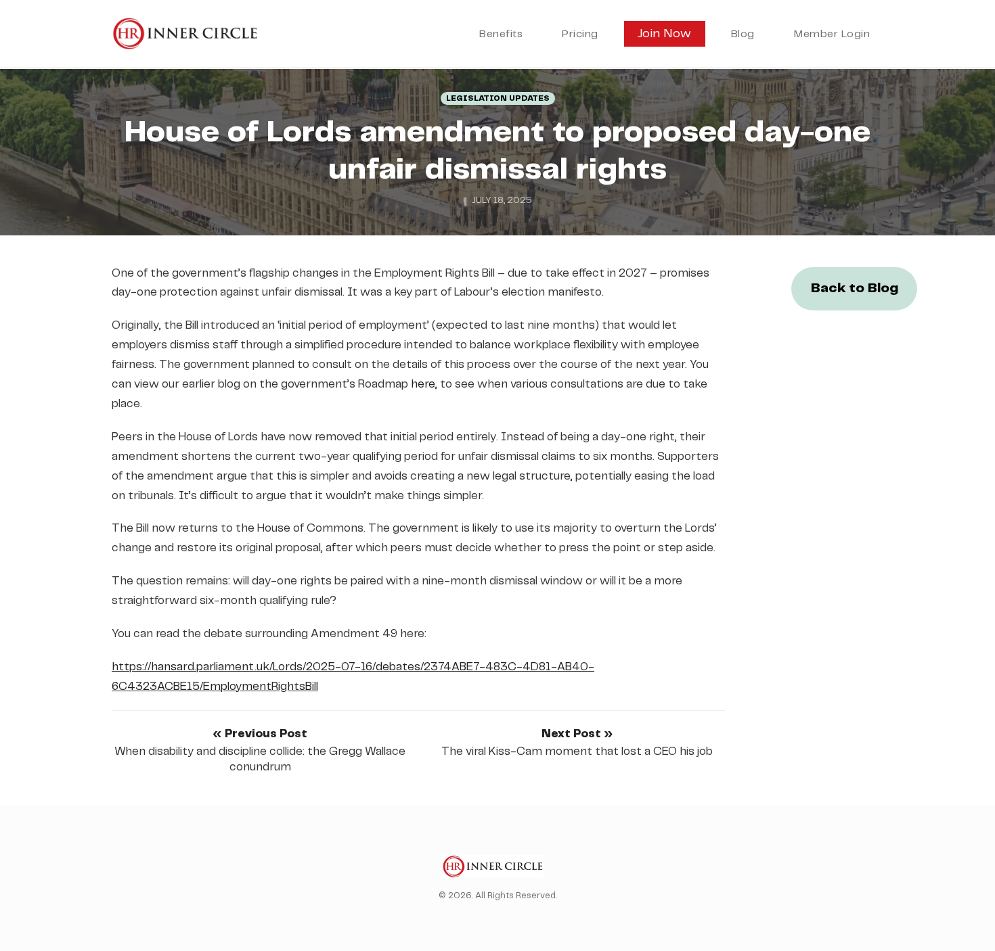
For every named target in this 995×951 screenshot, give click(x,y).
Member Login (832, 34)
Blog (743, 34)
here (423, 384)
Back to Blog (854, 288)
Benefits (501, 34)
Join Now (665, 34)
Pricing (580, 34)
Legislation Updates (498, 98)
